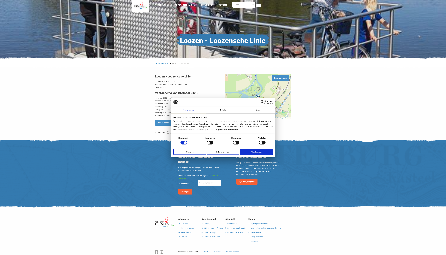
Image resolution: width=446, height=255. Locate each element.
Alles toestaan (256, 152)
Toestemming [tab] (188, 110)
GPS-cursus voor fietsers (213, 228)
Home (140, 5)
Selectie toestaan (223, 152)
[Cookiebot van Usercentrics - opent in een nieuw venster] (262, 102)
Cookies (207, 252)
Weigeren (189, 152)
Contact (184, 237)
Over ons (184, 224)
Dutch (259, 6)
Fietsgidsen (255, 241)
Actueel (223, 5)
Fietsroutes (161, 5)
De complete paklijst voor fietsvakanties (266, 228)
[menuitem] (140, 5)
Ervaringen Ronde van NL (236, 228)
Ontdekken (206, 5)
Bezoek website (164, 123)
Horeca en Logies (210, 232)
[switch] (210, 144)
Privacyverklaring (232, 252)
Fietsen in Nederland (235, 232)
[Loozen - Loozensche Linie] (258, 96)
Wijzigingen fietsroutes (259, 224)
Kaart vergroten (280, 78)
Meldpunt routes (257, 237)
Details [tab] (223, 110)
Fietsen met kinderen (212, 237)
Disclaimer (218, 252)
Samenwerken (186, 232)
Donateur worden (187, 228)
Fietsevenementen (257, 232)
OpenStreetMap (285, 118)
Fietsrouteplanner (185, 5)
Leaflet (277, 118)
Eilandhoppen (232, 224)
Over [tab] (258, 110)
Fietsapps (207, 224)
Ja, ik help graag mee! (247, 182)
